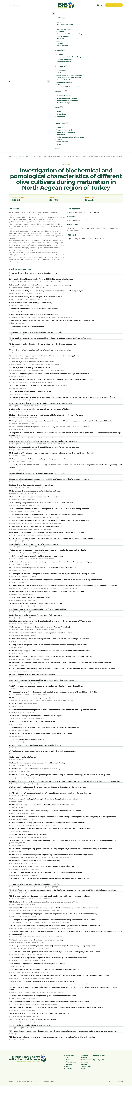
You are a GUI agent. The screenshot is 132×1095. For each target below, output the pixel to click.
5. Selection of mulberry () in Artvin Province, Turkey (35, 297)
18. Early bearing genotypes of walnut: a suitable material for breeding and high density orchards (49, 374)
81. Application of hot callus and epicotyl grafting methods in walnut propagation (43, 751)
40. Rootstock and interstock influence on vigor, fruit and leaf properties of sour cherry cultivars (49, 509)
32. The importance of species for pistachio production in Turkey (39, 459)
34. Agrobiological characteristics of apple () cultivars (38, 473)
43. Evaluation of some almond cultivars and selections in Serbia (35, 526)
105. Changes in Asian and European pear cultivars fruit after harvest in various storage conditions (49, 896)
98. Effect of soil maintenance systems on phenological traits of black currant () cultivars (51, 855)
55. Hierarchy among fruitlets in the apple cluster (29, 597)
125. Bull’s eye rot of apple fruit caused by (33, 1019)
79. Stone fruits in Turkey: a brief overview (26, 739)
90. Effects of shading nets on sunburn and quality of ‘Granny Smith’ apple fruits (42, 805)
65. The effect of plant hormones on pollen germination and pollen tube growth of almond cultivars (50, 657)
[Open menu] (48, 81)
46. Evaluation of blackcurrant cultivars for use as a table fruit (34, 544)
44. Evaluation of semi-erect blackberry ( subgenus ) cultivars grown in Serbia (46, 532)
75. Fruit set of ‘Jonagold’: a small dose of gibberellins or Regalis (35, 716)
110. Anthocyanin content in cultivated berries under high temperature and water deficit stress (54, 926)
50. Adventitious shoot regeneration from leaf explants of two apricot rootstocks (42, 568)
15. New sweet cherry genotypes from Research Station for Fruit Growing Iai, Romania (45, 356)
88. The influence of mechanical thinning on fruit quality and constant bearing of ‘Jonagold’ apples (50, 793)
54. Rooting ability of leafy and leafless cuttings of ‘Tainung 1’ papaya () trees (46, 591)
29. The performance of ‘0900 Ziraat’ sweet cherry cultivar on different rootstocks (43, 441)
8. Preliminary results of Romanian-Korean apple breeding (33, 314)
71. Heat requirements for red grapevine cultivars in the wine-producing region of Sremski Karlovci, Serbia (53, 692)
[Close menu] (53, 13)
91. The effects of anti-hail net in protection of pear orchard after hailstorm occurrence (45, 811)
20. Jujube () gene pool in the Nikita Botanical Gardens (38, 385)
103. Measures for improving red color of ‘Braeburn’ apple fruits (35, 884)
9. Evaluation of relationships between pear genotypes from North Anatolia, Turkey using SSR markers (51, 320)
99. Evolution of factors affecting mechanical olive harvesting (34, 861)
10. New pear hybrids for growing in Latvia (26, 326)
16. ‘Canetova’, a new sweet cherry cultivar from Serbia (31, 362)
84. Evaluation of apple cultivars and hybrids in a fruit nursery (34, 769)
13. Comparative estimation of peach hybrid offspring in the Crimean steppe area (42, 344)
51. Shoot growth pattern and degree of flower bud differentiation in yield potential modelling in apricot (52, 574)
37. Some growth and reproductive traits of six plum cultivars (34, 491)
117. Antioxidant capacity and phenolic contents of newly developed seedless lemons (44, 969)
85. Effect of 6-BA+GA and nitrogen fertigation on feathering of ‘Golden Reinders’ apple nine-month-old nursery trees (59, 775)
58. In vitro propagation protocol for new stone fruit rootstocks (35, 615)
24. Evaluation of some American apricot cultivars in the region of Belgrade (40, 409)
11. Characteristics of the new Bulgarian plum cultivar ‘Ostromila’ (35, 332)
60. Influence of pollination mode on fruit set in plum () (39, 627)
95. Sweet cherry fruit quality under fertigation (28, 834)
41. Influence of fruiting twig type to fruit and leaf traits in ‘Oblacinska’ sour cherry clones (46, 515)
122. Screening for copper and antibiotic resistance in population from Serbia (49, 1002)
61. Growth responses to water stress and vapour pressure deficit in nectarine (41, 633)
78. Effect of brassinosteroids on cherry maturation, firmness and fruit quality (41, 733)
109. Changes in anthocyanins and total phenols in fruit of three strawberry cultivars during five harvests (52, 920)
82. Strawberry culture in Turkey (22, 757)
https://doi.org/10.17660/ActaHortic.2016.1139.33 (85, 239)
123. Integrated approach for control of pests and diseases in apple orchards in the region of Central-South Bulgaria (57, 1007)
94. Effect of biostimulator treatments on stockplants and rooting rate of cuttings (50, 828)
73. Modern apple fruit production (23, 704)
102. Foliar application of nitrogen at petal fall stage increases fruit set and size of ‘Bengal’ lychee (49, 878)
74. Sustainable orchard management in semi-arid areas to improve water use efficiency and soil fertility (52, 710)
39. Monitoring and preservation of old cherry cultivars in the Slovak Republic (41, 503)
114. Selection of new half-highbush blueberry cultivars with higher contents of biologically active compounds (54, 952)
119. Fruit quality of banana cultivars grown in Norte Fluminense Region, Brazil (41, 981)
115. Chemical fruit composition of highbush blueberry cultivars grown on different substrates (48, 958)
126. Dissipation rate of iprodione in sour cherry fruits (31, 1025)
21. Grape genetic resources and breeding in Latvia (30, 391)
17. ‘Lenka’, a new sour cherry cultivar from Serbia (29, 368)
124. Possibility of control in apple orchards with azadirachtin (39, 1013)
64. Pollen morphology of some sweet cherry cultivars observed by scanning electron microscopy (49, 651)
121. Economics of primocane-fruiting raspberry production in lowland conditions (42, 996)
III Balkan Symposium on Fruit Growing (28, 156)
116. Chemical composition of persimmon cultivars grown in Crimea (37, 964)
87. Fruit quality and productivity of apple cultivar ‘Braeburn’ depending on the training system (48, 787)
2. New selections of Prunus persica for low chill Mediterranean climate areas (41, 279)
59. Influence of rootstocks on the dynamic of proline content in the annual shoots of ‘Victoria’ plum (50, 621)
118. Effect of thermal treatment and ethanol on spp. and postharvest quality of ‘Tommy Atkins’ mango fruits (59, 975)
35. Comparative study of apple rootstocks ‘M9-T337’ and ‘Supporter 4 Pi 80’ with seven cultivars (49, 479)
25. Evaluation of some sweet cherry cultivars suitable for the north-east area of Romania (46, 415)
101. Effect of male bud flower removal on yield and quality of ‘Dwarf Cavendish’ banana (45, 872)
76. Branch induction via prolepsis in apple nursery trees (32, 722)
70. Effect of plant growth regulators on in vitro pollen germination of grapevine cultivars (46, 686)
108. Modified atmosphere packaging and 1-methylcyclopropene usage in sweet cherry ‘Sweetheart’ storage (53, 914)
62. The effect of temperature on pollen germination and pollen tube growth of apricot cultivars (49, 639)
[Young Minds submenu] (66, 123)
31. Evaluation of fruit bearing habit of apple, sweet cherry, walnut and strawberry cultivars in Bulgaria (51, 453)
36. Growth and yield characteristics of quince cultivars (31, 485)
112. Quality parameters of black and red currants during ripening (36, 940)
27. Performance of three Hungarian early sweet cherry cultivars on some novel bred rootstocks (49, 427)
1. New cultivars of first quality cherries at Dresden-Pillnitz (33, 273)
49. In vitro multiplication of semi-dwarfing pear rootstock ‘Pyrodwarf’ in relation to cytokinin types (50, 562)
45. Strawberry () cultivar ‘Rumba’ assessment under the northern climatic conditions (52, 538)
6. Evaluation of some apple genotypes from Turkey (30, 303)
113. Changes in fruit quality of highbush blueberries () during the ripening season (52, 946)
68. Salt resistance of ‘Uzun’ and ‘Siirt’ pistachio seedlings (32, 674)
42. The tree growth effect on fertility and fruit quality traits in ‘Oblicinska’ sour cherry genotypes (49, 521)
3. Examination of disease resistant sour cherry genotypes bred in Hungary (40, 285)
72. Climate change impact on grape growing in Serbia (31, 698)
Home (11, 156)
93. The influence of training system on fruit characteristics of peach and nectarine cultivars (47, 823)
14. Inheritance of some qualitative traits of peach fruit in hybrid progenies (40, 350)
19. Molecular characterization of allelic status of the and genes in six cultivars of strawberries (52, 380)
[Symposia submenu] (64, 50)
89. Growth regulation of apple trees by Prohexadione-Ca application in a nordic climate (45, 799)
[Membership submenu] (66, 91)
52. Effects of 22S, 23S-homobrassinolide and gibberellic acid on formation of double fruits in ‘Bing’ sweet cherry (55, 580)
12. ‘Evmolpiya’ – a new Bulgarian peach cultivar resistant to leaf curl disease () (50, 338)
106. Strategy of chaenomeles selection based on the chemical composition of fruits (43, 902)
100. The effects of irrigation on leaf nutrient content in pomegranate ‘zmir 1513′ (42, 866)
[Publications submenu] (66, 66)
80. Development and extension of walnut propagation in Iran (35, 745)
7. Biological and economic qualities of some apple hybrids (33, 309)
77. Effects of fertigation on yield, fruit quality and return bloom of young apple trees (44, 727)
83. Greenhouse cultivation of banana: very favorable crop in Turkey (37, 763)
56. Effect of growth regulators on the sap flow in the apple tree (35, 603)
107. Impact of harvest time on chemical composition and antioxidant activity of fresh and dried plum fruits (53, 908)
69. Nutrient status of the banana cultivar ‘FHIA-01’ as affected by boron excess (41, 680)
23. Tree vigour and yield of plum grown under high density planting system (40, 403)
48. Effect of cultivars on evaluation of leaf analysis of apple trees (36, 556)
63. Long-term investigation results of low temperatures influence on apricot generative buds (48, 645)
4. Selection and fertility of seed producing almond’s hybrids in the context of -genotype (46, 291)
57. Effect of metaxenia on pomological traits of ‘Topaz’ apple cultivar (37, 609)
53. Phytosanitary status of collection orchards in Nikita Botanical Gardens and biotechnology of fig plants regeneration (64, 586)
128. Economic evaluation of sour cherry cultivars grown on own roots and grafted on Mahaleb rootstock (52, 1037)
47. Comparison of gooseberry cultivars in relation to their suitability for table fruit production (48, 550)
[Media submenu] (61, 107)
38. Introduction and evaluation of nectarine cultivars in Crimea (35, 497)
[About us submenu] (63, 18)
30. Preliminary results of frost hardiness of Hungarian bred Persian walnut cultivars (44, 447)
